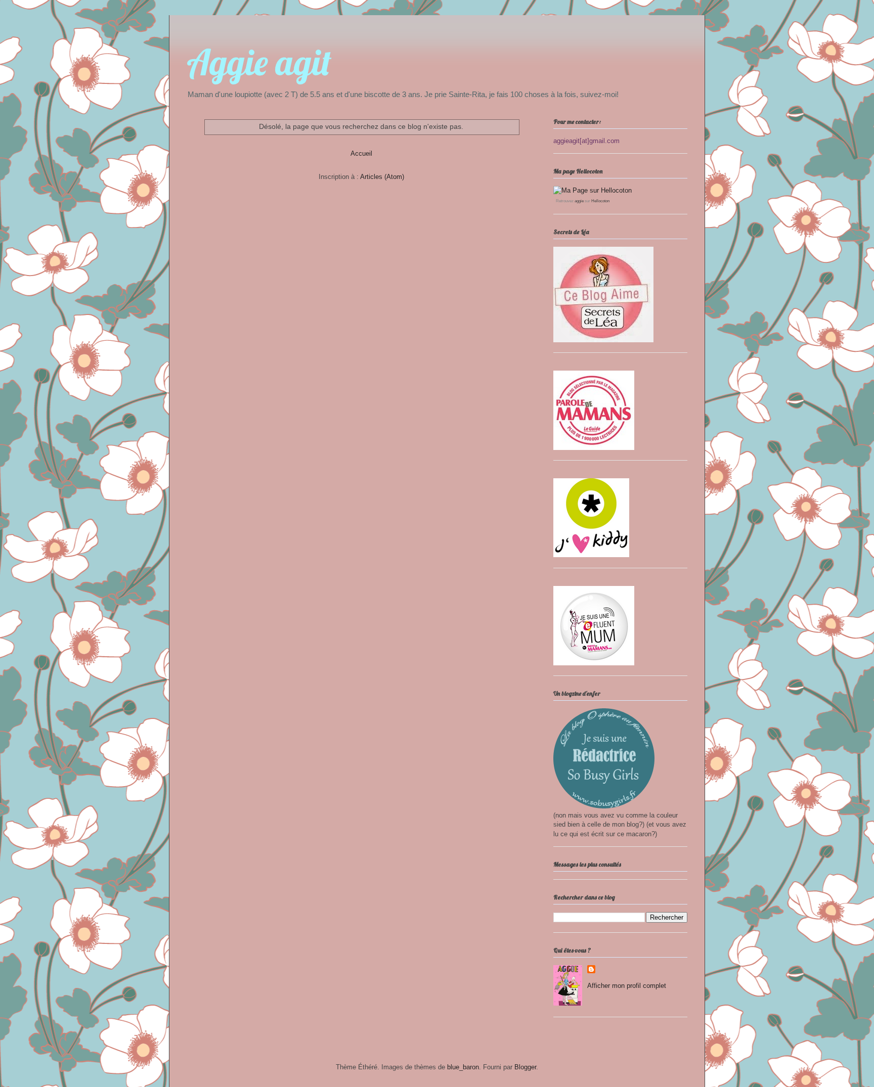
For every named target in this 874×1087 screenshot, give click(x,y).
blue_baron (463, 1067)
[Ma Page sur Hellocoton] (592, 190)
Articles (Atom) (382, 176)
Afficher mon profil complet (626, 985)
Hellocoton (600, 201)
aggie (579, 201)
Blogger (525, 1067)
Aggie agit (259, 62)
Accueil (361, 153)
